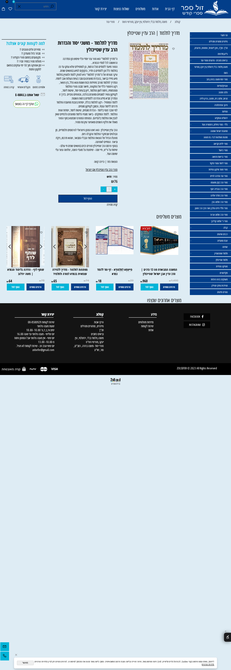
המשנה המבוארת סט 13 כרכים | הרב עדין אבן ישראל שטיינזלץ (159, 271)
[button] (149, 287)
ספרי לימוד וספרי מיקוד (219, 163)
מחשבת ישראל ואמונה (219, 131)
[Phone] (4, 656)
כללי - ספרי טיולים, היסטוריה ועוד (215, 124)
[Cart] (3, 9)
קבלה (225, 227)
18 (99, 280)
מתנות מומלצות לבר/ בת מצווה (216, 137)
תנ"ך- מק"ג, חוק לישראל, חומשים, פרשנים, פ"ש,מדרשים (211, 50)
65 (55, 280)
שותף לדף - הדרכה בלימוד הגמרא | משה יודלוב (25, 271)
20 (132, 281)
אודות (155, 9)
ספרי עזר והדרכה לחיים (219, 175)
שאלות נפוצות (121, 9)
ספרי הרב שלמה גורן (220, 201)
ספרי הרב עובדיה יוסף (219, 188)
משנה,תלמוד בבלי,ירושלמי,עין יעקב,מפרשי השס (211, 69)
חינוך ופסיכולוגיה (221, 105)
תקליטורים (224, 272)
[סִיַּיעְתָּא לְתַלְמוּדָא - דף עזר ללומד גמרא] (113, 253)
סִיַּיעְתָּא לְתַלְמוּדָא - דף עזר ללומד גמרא (114, 271)
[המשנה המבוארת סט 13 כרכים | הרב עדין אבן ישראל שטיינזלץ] (159, 254)
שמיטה (225, 246)
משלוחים (140, 9)
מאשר (25, 663)
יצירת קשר (101, 9)
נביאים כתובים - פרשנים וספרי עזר (214, 60)
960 (145, 280)
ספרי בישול (223, 150)
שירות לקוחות (147, 326)
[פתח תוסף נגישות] (227, 637)
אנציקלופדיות (222, 85)
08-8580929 (34, 322)
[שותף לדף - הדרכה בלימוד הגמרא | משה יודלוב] (25, 266)
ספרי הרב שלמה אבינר (219, 214)
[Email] (4, 647)
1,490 (174, 281)
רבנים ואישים (222, 234)
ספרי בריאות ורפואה (220, 156)
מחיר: (114, 177)
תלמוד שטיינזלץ (222, 259)
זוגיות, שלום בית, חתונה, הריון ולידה (214, 98)
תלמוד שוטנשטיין (221, 253)
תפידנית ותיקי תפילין (220, 285)
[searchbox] (35, 6)
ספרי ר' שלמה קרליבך (219, 221)
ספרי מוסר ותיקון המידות (218, 169)
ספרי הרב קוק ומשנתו (219, 182)
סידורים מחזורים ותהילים (218, 41)
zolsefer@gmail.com (43, 350)
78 (43, 281)
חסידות (225, 111)
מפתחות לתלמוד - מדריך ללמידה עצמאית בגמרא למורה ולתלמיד (70, 271)
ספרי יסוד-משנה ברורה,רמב (217, 79)
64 (10, 280)
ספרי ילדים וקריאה (221, 143)
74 (87, 281)
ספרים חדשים (222, 292)
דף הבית (170, 9)
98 (110, 177)
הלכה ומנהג (223, 92)
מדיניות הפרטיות (208, 664)
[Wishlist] (10, 9)
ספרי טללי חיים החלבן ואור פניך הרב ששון (211, 208)
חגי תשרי (224, 35)
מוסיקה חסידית (222, 266)
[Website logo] (204, 10)
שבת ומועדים (222, 240)
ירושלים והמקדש (221, 118)
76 (115, 181)
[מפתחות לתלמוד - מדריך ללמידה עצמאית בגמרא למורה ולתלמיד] (70, 266)
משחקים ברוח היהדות (219, 279)
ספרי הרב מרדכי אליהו (219, 195)
